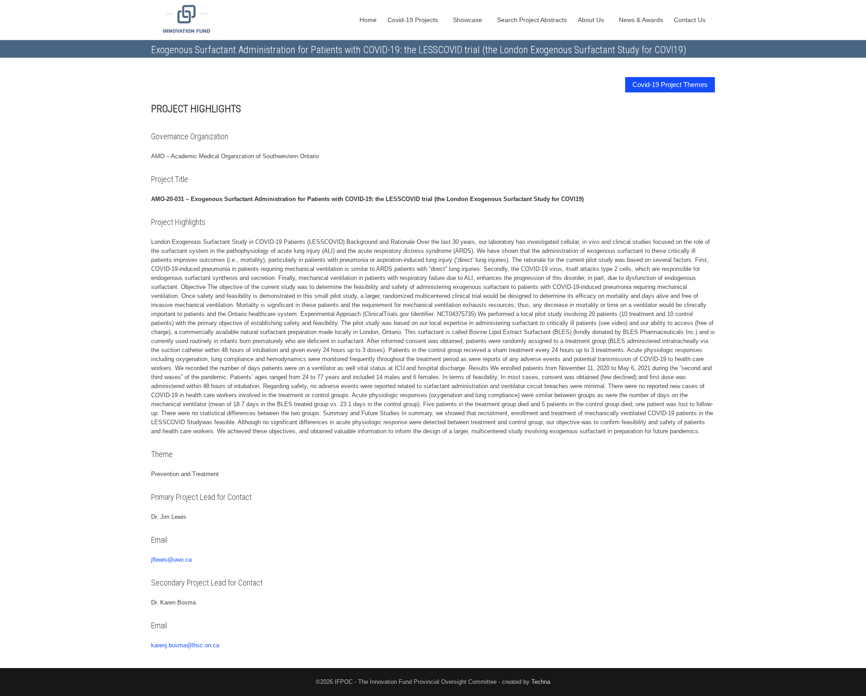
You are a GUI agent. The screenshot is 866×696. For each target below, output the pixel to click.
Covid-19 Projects (413, 19)
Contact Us (690, 19)
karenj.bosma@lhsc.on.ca (185, 645)
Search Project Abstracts (532, 19)
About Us (592, 19)
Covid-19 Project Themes (670, 84)
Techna (540, 681)
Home (368, 19)
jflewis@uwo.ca (171, 559)
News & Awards (641, 19)
